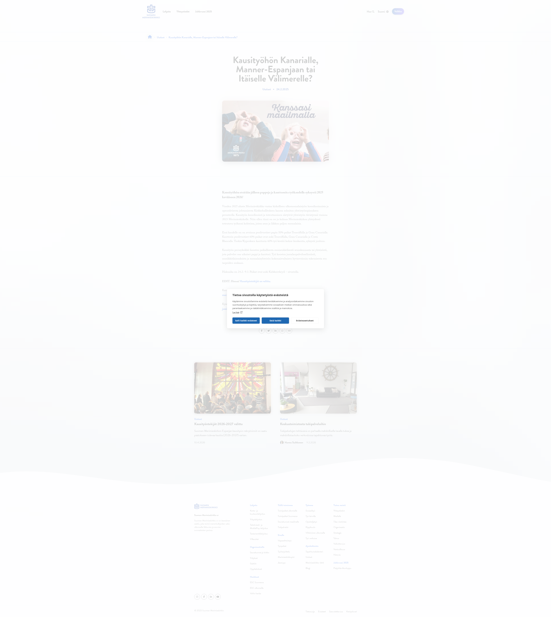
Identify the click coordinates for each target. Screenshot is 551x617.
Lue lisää (235, 312)
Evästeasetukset (305, 320)
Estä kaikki (275, 320)
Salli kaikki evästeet (246, 320)
